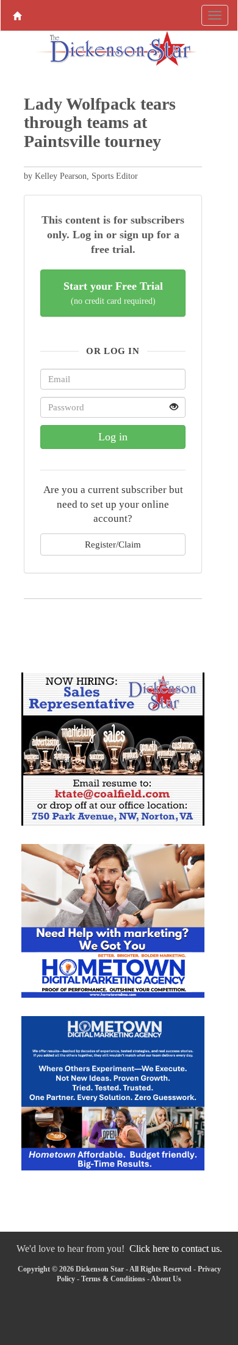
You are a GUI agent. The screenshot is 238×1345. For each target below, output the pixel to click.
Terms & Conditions (113, 1279)
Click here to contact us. (175, 1248)
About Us (166, 1279)
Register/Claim (113, 544)
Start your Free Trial (113, 293)
